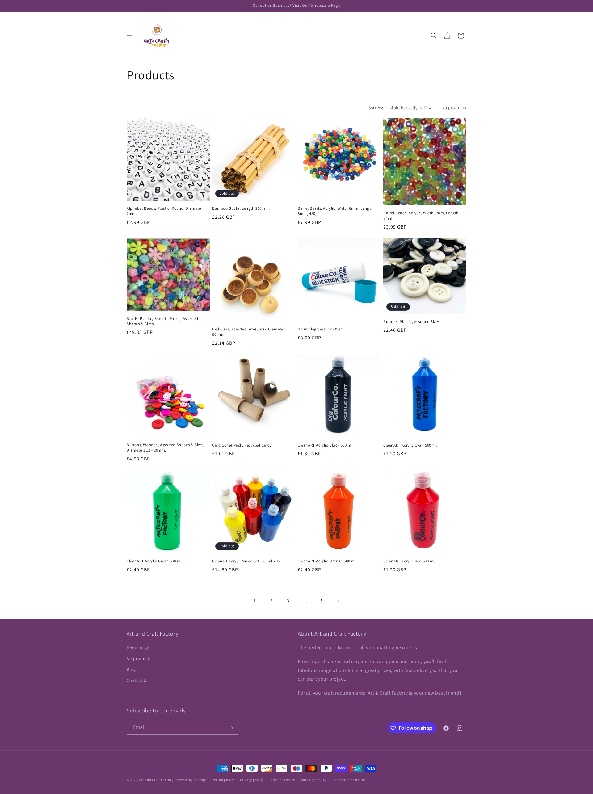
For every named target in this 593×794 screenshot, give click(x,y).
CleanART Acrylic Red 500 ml (409, 561)
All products (139, 658)
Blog (131, 669)
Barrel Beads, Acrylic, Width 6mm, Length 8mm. (421, 216)
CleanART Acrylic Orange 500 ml (327, 561)
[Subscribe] (231, 727)
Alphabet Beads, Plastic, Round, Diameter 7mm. (164, 211)
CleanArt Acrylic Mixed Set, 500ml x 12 (246, 561)
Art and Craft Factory (156, 780)
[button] (130, 35)
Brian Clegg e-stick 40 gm (321, 329)
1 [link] (255, 600)
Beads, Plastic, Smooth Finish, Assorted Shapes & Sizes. (162, 321)
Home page (138, 647)
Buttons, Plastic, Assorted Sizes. (412, 321)
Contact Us (138, 680)
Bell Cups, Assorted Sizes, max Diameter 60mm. (248, 332)
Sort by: (375, 108)
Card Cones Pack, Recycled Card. (241, 445)
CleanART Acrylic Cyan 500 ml (410, 445)
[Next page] (338, 601)
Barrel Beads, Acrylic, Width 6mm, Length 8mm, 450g (335, 211)
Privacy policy (251, 779)
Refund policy (223, 779)
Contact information (349, 779)
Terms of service (282, 779)
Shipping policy (314, 779)
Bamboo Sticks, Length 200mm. (241, 208)
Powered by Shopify (190, 780)
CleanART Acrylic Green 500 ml (154, 561)
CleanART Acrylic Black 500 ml (325, 445)
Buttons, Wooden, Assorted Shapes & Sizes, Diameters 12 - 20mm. (166, 448)
